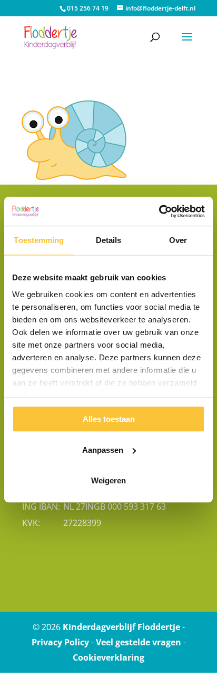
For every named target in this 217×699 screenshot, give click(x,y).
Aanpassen (102, 449)
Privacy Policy (60, 642)
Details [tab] (109, 240)
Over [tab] (178, 240)
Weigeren (108, 480)
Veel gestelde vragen (138, 642)
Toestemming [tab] (39, 240)
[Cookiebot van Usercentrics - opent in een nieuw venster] (159, 211)
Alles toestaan (109, 418)
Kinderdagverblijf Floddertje (121, 627)
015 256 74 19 (87, 8)
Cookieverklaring (108, 657)
